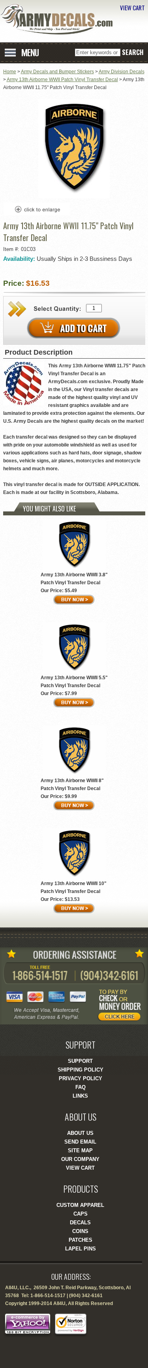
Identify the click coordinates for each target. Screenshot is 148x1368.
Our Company (80, 1159)
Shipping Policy (80, 1070)
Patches (80, 1240)
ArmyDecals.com (59, 19)
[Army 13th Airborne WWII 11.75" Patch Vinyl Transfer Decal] (74, 197)
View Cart (80, 1168)
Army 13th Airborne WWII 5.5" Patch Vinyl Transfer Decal (74, 681)
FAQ (80, 1087)
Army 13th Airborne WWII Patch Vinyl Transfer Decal (62, 79)
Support (80, 1061)
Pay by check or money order (122, 1004)
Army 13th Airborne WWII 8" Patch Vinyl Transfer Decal (72, 784)
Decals (80, 1223)
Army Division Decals (121, 71)
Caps (80, 1214)
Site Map (80, 1150)
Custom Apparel (80, 1205)
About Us (80, 1133)
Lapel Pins (80, 1249)
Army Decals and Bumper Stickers (57, 71)
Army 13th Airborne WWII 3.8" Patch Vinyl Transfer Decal (74, 578)
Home (9, 71)
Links (80, 1096)
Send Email (80, 1142)
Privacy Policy (80, 1078)
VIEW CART (132, 7)
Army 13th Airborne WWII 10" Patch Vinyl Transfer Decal (74, 887)
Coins (80, 1231)
